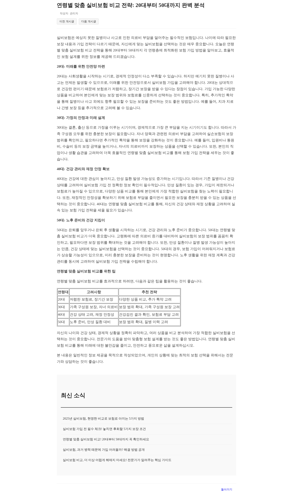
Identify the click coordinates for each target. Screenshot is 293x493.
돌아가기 (226, 489)
